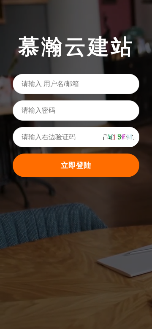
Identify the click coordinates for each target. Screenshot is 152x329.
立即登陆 (76, 165)
